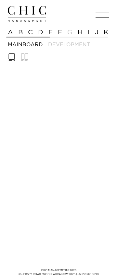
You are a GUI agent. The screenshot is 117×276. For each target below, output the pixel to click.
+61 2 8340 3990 (88, 274)
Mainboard (25, 44)
